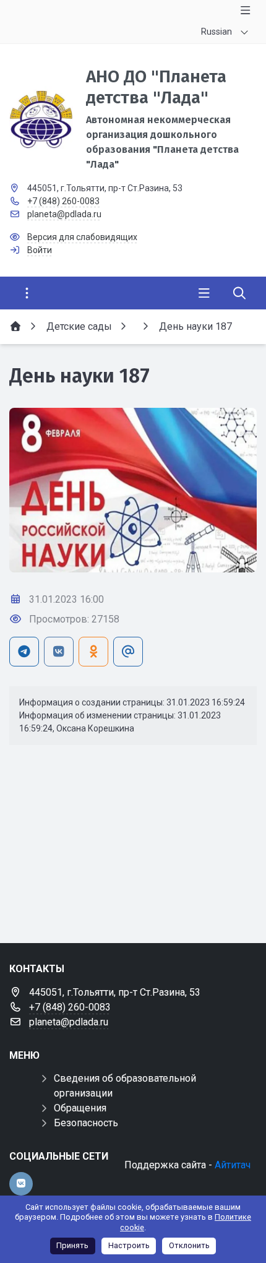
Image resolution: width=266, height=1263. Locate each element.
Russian (216, 32)
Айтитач (233, 1165)
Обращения (80, 1108)
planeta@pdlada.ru (64, 214)
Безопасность (86, 1123)
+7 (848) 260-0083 (63, 201)
